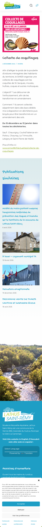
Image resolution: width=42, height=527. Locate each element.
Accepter (21, 504)
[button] (39, 480)
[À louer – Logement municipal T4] (20, 242)
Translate (28, 453)
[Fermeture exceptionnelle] (20, 275)
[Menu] (37, 5)
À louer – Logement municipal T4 (19, 256)
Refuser (21, 510)
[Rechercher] (31, 5)
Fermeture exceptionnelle (15, 289)
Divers (20, 64)
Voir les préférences (21, 516)
